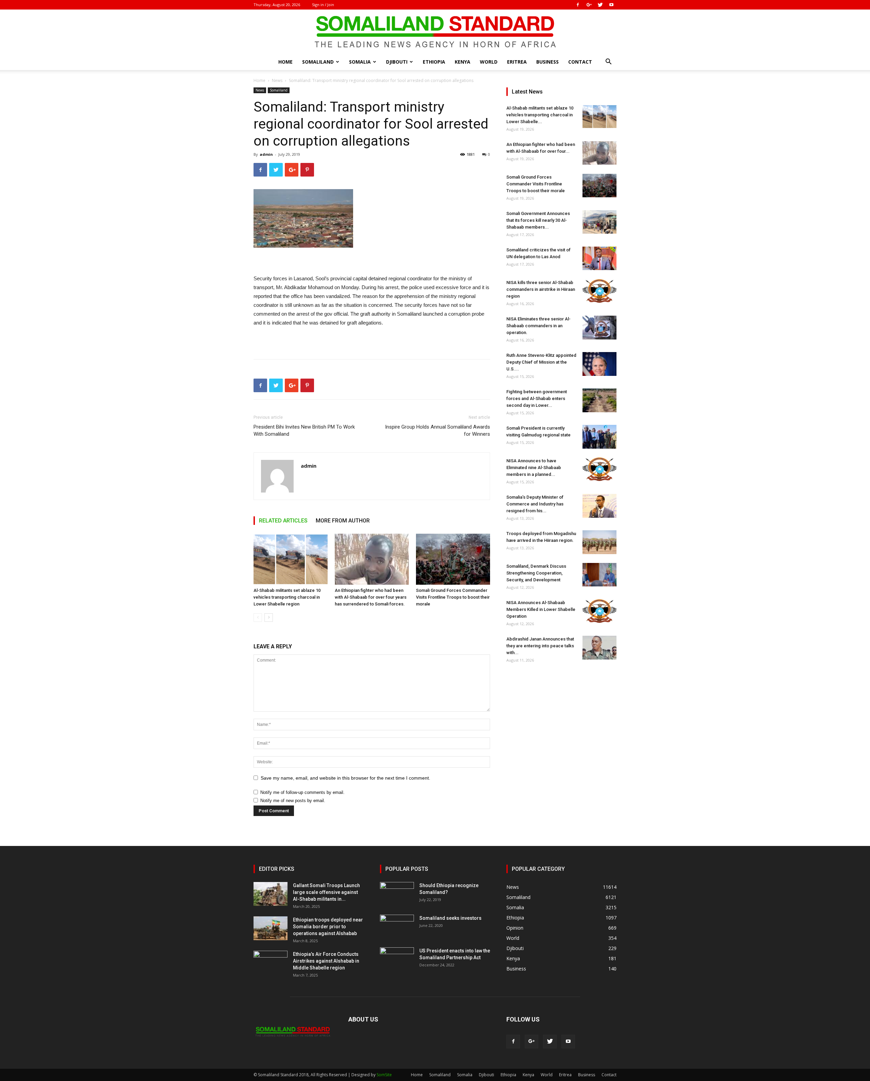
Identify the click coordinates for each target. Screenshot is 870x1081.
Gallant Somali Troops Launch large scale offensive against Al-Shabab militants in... (326, 892)
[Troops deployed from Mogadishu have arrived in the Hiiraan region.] (599, 542)
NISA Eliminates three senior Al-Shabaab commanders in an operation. (538, 325)
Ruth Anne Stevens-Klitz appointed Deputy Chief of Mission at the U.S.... (541, 362)
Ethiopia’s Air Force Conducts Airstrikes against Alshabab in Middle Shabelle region (326, 960)
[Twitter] (600, 5)
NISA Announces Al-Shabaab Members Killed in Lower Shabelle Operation (540, 609)
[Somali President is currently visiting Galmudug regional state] (599, 437)
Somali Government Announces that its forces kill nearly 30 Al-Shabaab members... (538, 220)
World (489, 62)
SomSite (384, 1075)
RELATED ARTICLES (283, 520)
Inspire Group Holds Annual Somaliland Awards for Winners (437, 430)
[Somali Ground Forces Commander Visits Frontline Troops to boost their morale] (453, 559)
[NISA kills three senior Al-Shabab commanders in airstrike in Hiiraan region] (599, 291)
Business (547, 62)
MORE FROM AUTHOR (343, 520)
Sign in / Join (323, 4)
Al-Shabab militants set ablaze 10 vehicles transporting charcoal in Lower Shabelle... (539, 114)
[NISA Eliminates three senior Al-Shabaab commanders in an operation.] (599, 327)
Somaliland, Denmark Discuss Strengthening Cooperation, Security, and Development (536, 573)
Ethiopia (434, 62)
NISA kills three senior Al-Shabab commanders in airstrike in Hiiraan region (540, 289)
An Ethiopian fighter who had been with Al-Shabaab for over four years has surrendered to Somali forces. (370, 597)
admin (266, 154)
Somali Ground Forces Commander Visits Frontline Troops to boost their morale (453, 597)
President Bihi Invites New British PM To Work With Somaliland (304, 430)
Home (285, 62)
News (277, 80)
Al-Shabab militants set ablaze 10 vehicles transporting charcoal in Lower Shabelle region (287, 597)
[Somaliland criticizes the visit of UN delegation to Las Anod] (599, 258)
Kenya (462, 62)
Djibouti (396, 62)
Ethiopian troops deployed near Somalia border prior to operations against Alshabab (328, 926)
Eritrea (517, 62)
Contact (580, 62)
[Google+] (589, 5)
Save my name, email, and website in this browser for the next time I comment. (345, 778)
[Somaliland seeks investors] (397, 926)
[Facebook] (578, 5)
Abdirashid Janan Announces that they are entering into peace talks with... (540, 645)
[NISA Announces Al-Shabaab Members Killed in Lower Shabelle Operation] (599, 611)
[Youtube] (611, 5)
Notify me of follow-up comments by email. (302, 792)
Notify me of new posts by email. (292, 800)
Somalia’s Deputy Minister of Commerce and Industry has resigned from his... (534, 504)
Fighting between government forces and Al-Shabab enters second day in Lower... (536, 398)
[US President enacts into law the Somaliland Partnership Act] (397, 959)
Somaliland (318, 62)
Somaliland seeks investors (450, 918)
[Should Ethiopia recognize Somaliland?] (397, 894)
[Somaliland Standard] (435, 32)
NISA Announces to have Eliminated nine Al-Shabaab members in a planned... (533, 467)
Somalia (360, 62)
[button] (608, 62)
